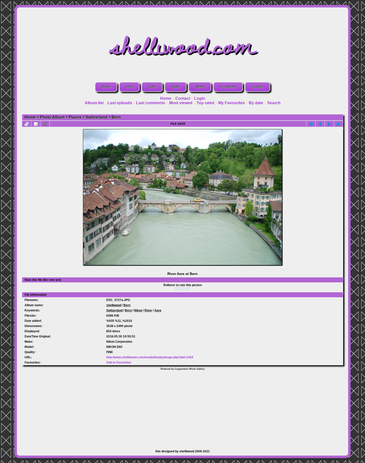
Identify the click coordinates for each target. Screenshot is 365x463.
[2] (179, 288)
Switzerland (97, 117)
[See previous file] (320, 124)
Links (175, 87)
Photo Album (52, 117)
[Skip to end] (338, 124)
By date (256, 103)
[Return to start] (310, 124)
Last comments (150, 103)
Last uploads (120, 103)
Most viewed (180, 103)
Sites (129, 87)
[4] (185, 288)
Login (199, 98)
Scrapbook (228, 87)
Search (274, 103)
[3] (182, 288)
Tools (152, 87)
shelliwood (113, 305)
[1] (176, 288)
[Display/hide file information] (35, 124)
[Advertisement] (182, 407)
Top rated (205, 103)
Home (106, 87)
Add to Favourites (118, 362)
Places (75, 117)
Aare (157, 310)
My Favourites (231, 103)
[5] (189, 288)
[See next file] (329, 124)
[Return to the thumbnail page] (26, 124)
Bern (116, 117)
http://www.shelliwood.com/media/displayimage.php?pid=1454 (149, 357)
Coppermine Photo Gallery (190, 369)
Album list (94, 103)
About (200, 87)
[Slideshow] (44, 124)
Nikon (138, 310)
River (148, 310)
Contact (257, 87)
